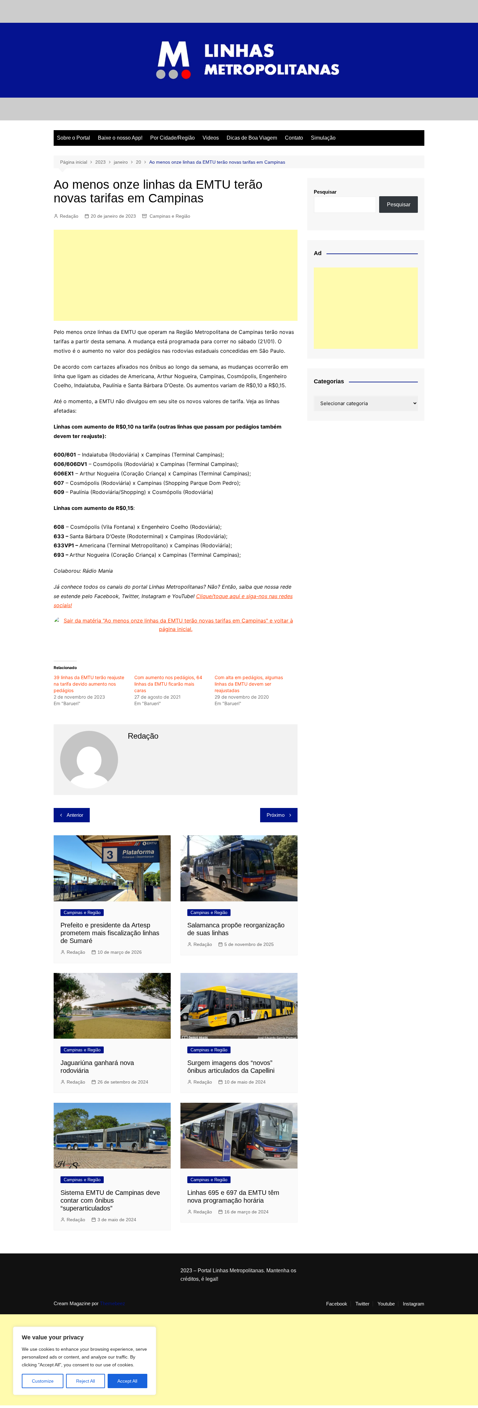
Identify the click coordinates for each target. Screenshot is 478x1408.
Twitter (362, 1303)
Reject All (85, 1381)
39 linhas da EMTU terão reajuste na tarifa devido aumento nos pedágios (89, 684)
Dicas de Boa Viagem (252, 138)
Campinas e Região (170, 216)
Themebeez (112, 1303)
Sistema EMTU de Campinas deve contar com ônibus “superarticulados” (110, 1200)
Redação (69, 216)
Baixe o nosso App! (120, 138)
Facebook (336, 1303)
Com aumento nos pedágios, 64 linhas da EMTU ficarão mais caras (168, 684)
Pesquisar (325, 192)
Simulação (323, 138)
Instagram (413, 1303)
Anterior (75, 815)
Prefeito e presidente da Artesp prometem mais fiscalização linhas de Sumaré (109, 933)
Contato (294, 138)
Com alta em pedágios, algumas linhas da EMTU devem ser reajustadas (249, 684)
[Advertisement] (176, 275)
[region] (84, 1361)
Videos (211, 138)
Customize (43, 1381)
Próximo (276, 815)
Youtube (386, 1303)
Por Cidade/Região (172, 138)
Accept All (127, 1381)
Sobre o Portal (73, 138)
